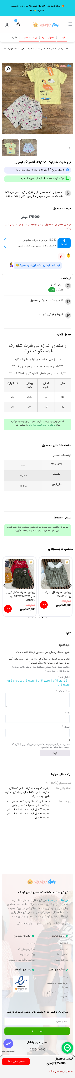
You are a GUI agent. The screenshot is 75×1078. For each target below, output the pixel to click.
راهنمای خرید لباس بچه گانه (41, 425)
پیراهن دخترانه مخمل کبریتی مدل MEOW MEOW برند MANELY (20, 596)
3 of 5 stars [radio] (42, 681)
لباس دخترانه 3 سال (23, 809)
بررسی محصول (29, 38)
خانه (66, 49)
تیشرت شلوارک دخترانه (38, 788)
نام (67, 712)
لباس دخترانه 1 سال (29, 805)
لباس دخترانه (55, 49)
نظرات (14, 38)
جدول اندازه (48, 38)
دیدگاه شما (63, 691)
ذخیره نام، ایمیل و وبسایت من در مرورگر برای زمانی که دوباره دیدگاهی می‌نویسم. (41, 745)
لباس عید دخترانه (41, 796)
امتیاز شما (64, 677)
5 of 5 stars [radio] (64, 683)
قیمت (62, 38)
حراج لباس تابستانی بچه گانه (35, 801)
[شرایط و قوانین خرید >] (68, 315)
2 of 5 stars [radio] (27, 681)
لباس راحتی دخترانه (36, 49)
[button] (8, 69)
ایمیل (66, 726)
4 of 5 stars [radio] (58, 681)
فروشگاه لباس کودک (57, 900)
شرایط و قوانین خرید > (51, 314)
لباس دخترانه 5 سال (23, 813)
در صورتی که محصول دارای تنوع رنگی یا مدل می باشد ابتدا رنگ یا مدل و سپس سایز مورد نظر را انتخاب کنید (34, 194)
